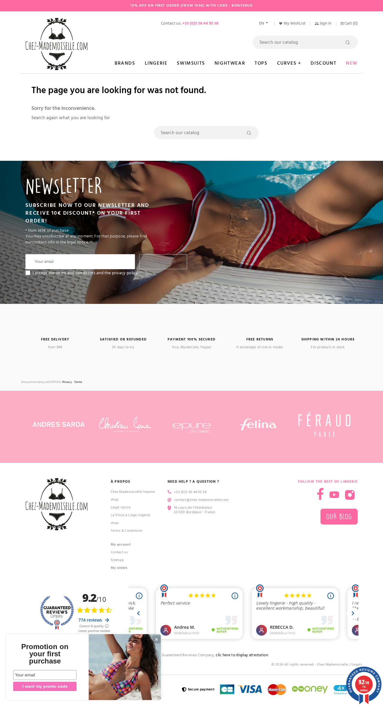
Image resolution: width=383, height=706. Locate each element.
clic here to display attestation (242, 655)
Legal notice (121, 507)
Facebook (320, 494)
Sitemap (117, 560)
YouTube (334, 495)
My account (121, 544)
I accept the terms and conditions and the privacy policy (85, 273)
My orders (119, 567)
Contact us (119, 552)
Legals (357, 664)
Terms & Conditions (126, 530)
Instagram (350, 495)
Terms (78, 382)
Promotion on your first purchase (45, 654)
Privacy (67, 382)
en (262, 23)
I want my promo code (45, 686)
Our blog (339, 516)
